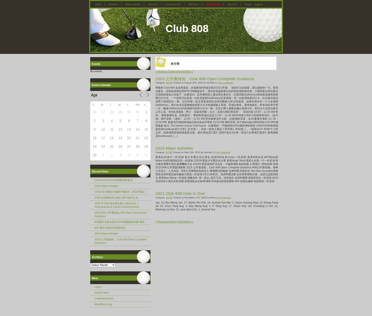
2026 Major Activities (107, 186)
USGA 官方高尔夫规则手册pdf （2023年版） (120, 191)
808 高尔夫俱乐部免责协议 (110, 227)
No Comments (226, 82)
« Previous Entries (166, 71)
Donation (113, 4)
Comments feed (104, 298)
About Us (232, 4)
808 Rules (193, 4)
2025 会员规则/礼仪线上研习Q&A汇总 (116, 197)
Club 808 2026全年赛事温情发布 (114, 180)
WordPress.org (103, 304)
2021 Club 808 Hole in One (180, 193)
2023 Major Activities (174, 148)
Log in (258, 4)
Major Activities (133, 4)
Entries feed (101, 292)
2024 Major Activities (107, 233)
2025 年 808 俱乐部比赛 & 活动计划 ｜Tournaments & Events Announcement (117, 205)
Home (98, 4)
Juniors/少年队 (173, 4)
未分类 (169, 82)
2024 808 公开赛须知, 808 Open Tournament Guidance (121, 214)
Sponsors (153, 4)
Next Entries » (185, 71)
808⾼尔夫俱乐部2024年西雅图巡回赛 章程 (119, 222)
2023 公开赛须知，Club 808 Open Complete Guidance (121, 241)
